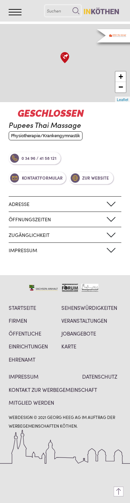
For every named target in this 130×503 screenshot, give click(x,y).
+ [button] (121, 76)
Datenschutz (99, 376)
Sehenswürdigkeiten (89, 307)
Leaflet (122, 99)
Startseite (22, 307)
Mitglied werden (31, 402)
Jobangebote (78, 333)
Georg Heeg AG (64, 417)
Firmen (18, 320)
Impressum (23, 376)
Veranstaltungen (84, 320)
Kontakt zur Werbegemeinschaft (53, 389)
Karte (68, 346)
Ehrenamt (22, 359)
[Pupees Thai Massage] (64, 57)
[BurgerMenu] (15, 12)
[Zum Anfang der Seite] (118, 491)
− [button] (121, 87)
